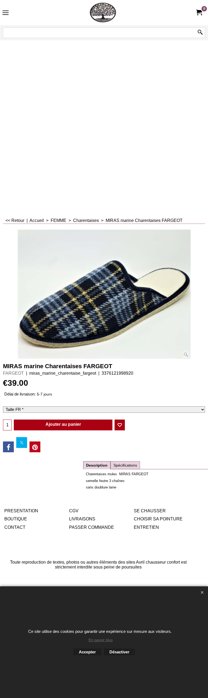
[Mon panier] (199, 12)
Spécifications (125, 465)
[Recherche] (200, 33)
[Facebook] (8, 446)
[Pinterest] (35, 446)
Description (97, 465)
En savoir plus (101, 640)
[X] (21, 442)
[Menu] (5, 13)
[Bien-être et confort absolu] (103, 12)
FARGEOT (13, 373)
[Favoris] (120, 425)
